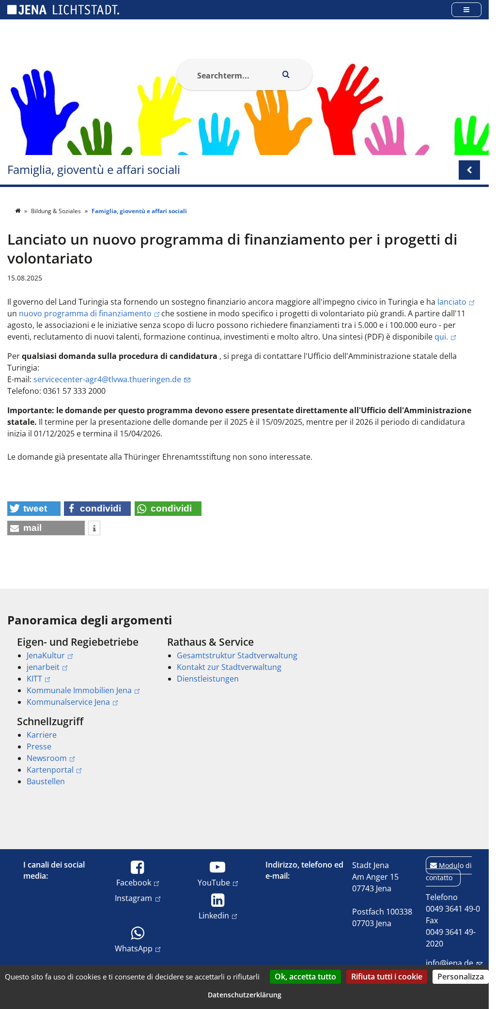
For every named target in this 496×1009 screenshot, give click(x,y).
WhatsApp (134, 948)
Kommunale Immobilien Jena (79, 690)
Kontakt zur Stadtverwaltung (229, 667)
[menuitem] (78, 672)
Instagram (133, 897)
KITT (34, 678)
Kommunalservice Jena (68, 702)
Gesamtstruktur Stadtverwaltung (237, 655)
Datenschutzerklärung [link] (244, 994)
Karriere (42, 735)
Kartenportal (50, 769)
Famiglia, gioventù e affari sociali (93, 170)
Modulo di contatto (449, 871)
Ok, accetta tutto (305, 976)
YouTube (214, 882)
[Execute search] (286, 74)
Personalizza (460, 976)
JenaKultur (46, 655)
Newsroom (47, 758)
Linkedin (214, 915)
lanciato (451, 301)
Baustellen (46, 781)
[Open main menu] (466, 9)
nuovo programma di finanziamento (85, 313)
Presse (39, 746)
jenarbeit (43, 667)
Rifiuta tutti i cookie (386, 976)
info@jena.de (449, 963)
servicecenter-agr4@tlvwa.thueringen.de (107, 379)
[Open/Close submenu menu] (469, 170)
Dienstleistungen (208, 678)
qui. (441, 336)
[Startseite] (18, 211)
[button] (34, 508)
